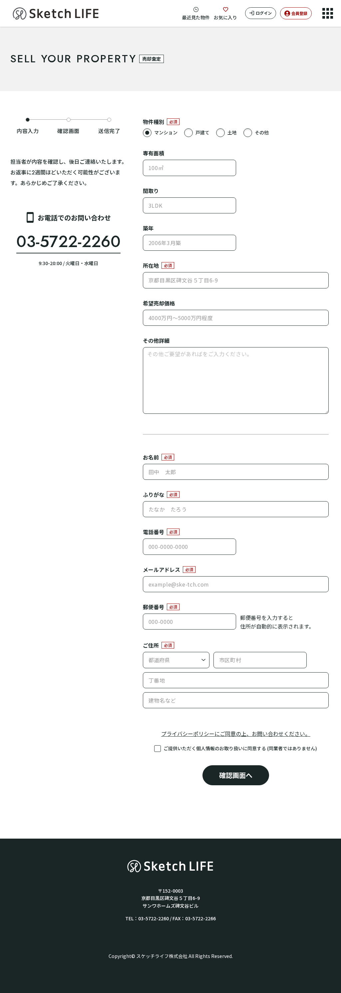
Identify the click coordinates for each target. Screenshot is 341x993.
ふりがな (153, 494)
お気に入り (225, 17)
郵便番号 (153, 607)
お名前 (151, 457)
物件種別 (153, 122)
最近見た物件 (196, 17)
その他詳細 (156, 340)
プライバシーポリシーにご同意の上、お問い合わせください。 (235, 734)
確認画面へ (235, 775)
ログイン (264, 13)
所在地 (151, 265)
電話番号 (153, 532)
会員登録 (299, 13)
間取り (151, 191)
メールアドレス (161, 570)
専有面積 (153, 153)
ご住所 (151, 645)
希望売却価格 (159, 303)
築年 (148, 228)
